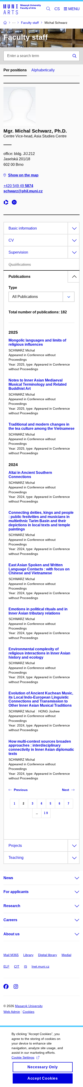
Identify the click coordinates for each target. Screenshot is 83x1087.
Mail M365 (11, 955)
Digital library (47, 955)
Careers (10, 920)
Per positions (15, 70)
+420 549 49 (18, 186)
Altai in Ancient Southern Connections (30, 475)
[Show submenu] (72, 878)
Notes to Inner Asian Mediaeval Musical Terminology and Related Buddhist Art (38, 384)
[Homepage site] (22, 9)
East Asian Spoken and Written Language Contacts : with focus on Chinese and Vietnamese (39, 569)
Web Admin (11, 1012)
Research (11, 906)
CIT (16, 966)
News (8, 878)
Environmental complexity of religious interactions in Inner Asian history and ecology (39, 653)
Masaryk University (29, 1006)
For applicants (16, 892)
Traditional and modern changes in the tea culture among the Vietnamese (41, 426)
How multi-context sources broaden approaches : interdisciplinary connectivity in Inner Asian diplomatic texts (41, 747)
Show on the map (23, 175)
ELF (6, 966)
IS (25, 966)
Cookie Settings (23, 1057)
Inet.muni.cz (40, 966)
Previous (21, 790)
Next (65, 790)
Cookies (28, 1012)
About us (11, 934)
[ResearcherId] (7, 203)
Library (28, 955)
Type (13, 288)
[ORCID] (15, 203)
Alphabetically (43, 70)
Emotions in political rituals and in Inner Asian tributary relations (38, 611)
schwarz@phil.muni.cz (23, 191)
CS (57, 9)
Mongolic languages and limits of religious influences (37, 342)
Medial (66, 955)
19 (46, 813)
